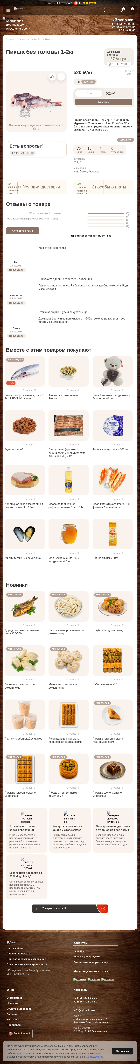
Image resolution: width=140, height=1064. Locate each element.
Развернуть (125, 140)
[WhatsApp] (107, 979)
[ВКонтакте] (79, 979)
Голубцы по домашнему (108, 630)
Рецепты (79, 951)
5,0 (15, 1033)
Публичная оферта (19, 953)
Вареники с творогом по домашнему (20, 686)
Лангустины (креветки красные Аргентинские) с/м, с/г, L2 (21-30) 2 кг (67, 453)
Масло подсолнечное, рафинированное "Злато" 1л (65, 505)
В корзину (103, 102)
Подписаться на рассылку (90, 962)
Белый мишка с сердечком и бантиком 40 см (111, 397)
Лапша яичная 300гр (105, 558)
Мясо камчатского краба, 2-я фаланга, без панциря (111, 505)
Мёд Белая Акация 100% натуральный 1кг (64, 559)
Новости (12, 1003)
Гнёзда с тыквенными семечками (63, 794)
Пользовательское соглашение (26, 959)
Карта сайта (15, 948)
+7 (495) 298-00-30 (123, 24)
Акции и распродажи (86, 956)
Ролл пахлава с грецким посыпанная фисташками (65, 740)
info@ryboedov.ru (84, 1010)
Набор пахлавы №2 (105, 684)
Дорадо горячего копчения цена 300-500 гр (22, 632)
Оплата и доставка (19, 1009)
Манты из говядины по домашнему (63, 686)
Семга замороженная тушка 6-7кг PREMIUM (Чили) (24, 397)
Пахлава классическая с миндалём (20, 794)
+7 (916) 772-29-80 (123, 27)
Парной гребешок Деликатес (23, 738)
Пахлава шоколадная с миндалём (107, 794)
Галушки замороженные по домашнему (66, 632)
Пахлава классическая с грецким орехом (108, 740)
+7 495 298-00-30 (23, 153)
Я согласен (122, 1051)
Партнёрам (14, 1025)
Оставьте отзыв (22, 230)
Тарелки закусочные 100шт (110, 449)
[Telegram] (94, 979)
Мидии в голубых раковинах (23, 558)
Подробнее (96, 1056)
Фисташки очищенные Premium (63, 397)
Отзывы (12, 1014)
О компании (14, 998)
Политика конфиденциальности (27, 964)
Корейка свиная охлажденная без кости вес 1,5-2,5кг (24, 505)
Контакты (13, 1019)
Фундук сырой (14, 449)
